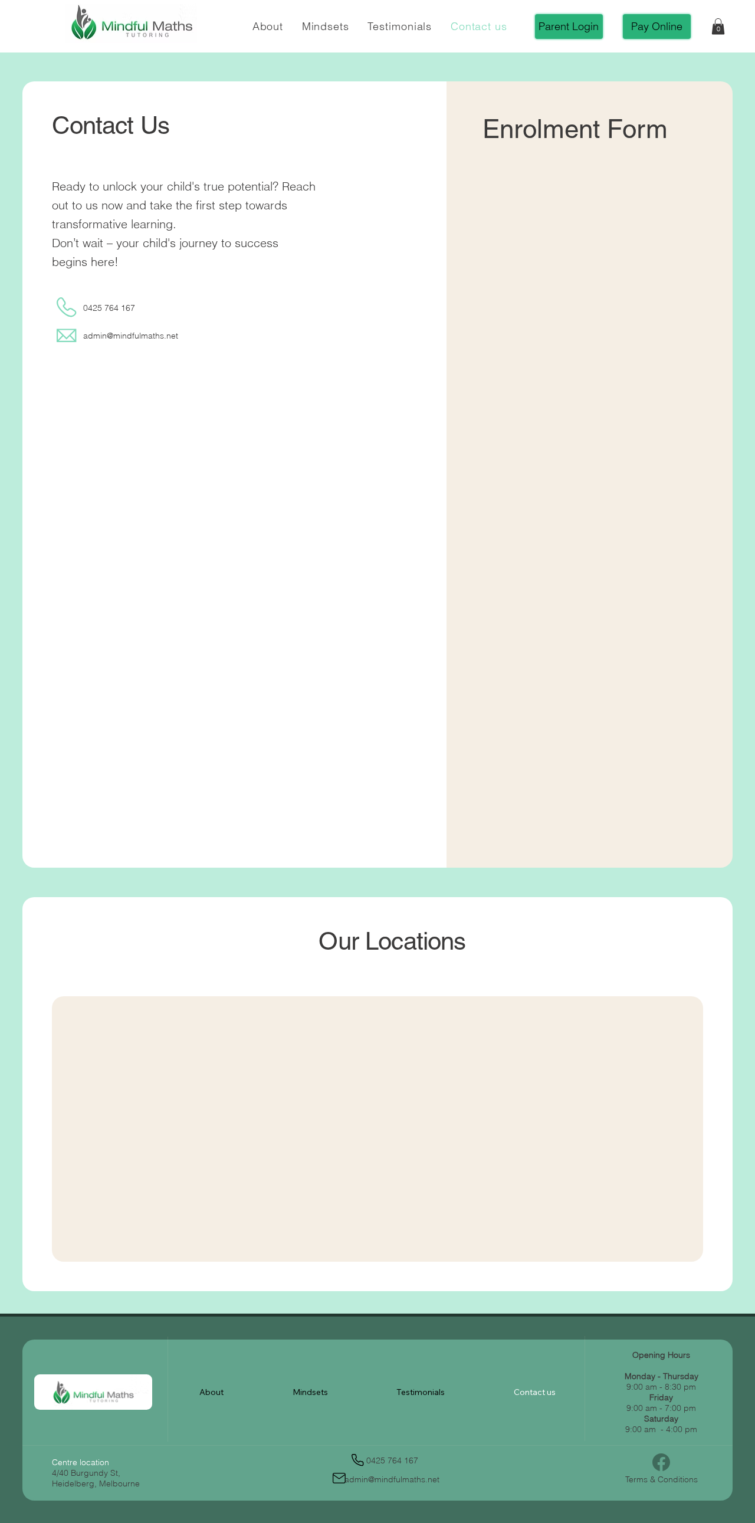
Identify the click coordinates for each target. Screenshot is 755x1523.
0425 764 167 (109, 308)
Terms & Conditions (661, 1479)
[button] (718, 26)
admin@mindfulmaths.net (130, 335)
